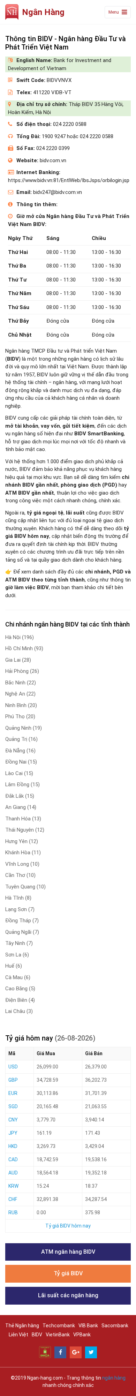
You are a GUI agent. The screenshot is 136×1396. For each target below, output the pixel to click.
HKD (12, 1146)
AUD (13, 1173)
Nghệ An (20, 694)
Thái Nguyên (24, 830)
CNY (13, 1120)
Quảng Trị (21, 739)
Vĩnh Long (22, 864)
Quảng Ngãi (22, 932)
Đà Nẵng (20, 751)
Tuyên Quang (25, 887)
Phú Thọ (20, 716)
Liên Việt (18, 1334)
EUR (12, 1093)
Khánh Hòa (23, 852)
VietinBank (58, 1334)
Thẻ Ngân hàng (22, 1325)
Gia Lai (18, 660)
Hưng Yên (21, 841)
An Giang (20, 807)
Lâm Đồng (22, 784)
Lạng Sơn (20, 909)
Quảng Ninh (23, 728)
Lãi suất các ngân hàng (68, 1295)
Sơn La (17, 955)
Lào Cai (19, 773)
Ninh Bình (21, 705)
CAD (13, 1159)
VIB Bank (88, 1325)
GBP (13, 1080)
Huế (13, 966)
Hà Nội (19, 637)
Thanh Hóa (23, 819)
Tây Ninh (19, 943)
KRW (13, 1186)
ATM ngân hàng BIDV (68, 1251)
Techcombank (59, 1325)
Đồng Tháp (22, 920)
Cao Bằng (20, 988)
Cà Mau (17, 977)
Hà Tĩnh (18, 898)
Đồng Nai (21, 762)
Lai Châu (19, 1011)
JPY (12, 1133)
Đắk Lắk (19, 796)
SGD (13, 1106)
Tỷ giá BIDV (68, 1273)
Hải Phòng (22, 671)
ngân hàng (114, 1378)
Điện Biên (20, 1000)
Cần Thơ (20, 875)
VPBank (82, 1334)
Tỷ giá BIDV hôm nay (68, 1226)
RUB (13, 1212)
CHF (12, 1199)
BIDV (37, 1334)
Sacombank (114, 1325)
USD (13, 1066)
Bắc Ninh (20, 683)
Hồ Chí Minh (24, 648)
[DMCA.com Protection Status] (45, 1352)
